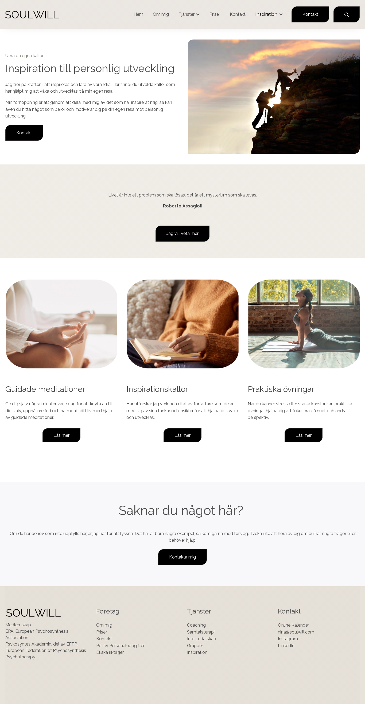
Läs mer (61, 435)
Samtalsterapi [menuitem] (201, 632)
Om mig (161, 14)
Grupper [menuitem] (195, 645)
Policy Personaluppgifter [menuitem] (120, 645)
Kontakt (238, 14)
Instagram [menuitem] (288, 638)
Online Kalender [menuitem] (293, 625)
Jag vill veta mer (182, 233)
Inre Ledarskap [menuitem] (201, 638)
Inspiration (266, 14)
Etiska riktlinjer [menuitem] (110, 652)
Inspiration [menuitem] (197, 652)
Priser (214, 14)
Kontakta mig (182, 557)
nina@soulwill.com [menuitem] (296, 632)
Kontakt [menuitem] (104, 638)
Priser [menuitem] (101, 632)
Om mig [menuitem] (104, 625)
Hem (138, 14)
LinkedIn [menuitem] (286, 645)
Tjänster (186, 14)
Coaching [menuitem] (196, 625)
